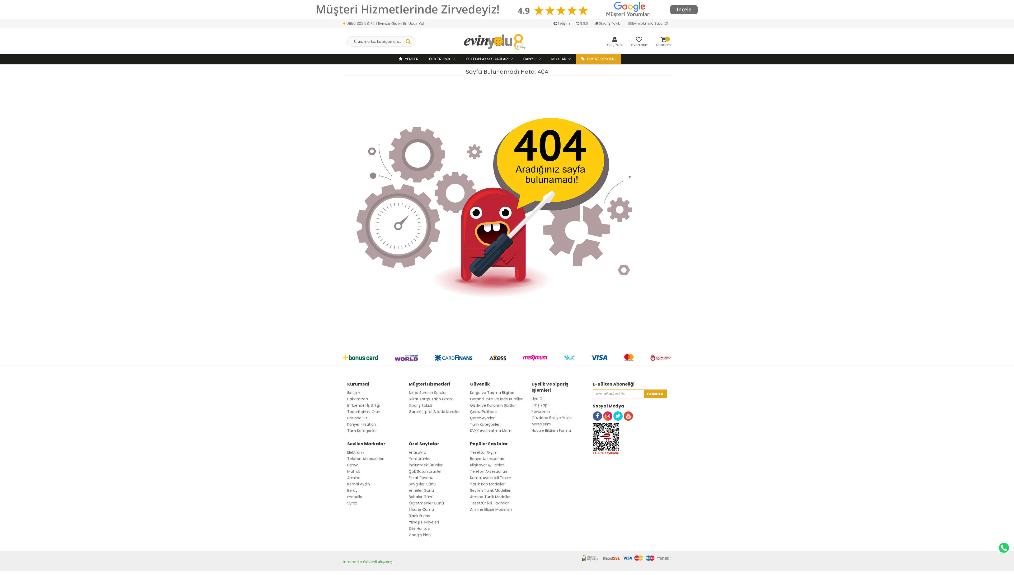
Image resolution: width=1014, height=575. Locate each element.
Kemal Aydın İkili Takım (490, 477)
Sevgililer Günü (422, 484)
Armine (353, 477)
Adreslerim (541, 424)
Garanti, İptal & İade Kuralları (435, 411)
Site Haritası (419, 528)
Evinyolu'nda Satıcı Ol (649, 23)
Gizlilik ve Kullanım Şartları (493, 405)
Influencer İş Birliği (363, 405)
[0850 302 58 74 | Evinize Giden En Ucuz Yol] (383, 17)
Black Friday (419, 515)
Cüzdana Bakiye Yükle (552, 417)
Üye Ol (537, 398)
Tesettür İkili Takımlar (489, 503)
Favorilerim (542, 411)
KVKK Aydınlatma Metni (491, 430)
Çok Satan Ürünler (425, 471)
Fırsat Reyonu (421, 477)
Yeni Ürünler (420, 458)
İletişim (563, 23)
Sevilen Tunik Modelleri (490, 490)
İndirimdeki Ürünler (426, 465)
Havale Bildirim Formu (551, 430)
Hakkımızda (357, 399)
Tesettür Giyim (483, 452)
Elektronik (440, 59)
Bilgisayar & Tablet (487, 465)
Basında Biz (357, 418)
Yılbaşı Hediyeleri (424, 522)
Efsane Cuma (421, 509)
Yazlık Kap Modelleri (487, 484)
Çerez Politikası (483, 411)
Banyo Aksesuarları (487, 458)
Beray (352, 490)
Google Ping (420, 534)
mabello (354, 496)
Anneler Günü (421, 490)
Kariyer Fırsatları (361, 424)
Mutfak (558, 59)
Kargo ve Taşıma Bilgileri (492, 392)
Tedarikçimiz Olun (363, 411)
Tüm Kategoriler (362, 430)
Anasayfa (417, 452)
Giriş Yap (539, 405)
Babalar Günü (421, 496)
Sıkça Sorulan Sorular (428, 392)
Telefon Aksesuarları (487, 59)
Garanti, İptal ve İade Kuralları (496, 399)
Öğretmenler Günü (426, 503)
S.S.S (583, 23)
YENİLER (411, 59)
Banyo (530, 59)
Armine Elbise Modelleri (491, 509)
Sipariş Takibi (609, 23)
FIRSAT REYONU (601, 59)
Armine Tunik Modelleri (490, 496)
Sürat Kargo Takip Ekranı (431, 399)
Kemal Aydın (358, 484)
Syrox (352, 503)
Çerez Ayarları (482, 418)
